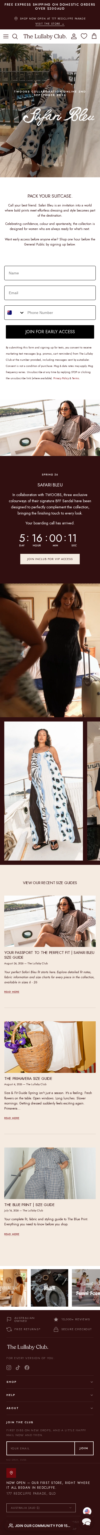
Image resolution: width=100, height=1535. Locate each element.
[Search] (17, 33)
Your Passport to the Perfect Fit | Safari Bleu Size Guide (49, 951)
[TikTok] (17, 1363)
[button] (86, 1521)
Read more (11, 988)
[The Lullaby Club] (45, 32)
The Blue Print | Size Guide (29, 1201)
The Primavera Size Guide (28, 1075)
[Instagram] (8, 1363)
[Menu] (6, 33)
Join (84, 1444)
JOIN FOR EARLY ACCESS (50, 328)
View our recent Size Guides (50, 879)
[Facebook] (27, 1363)
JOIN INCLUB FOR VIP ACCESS (50, 555)
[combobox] (15, 309)
